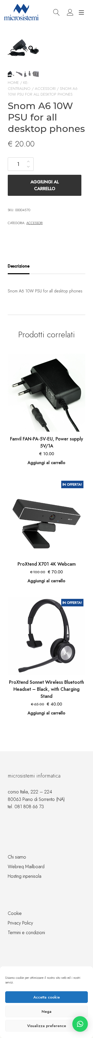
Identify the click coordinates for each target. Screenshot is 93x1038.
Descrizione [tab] (18, 266)
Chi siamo (17, 857)
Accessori (45, 88)
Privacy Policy (20, 923)
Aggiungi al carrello (44, 185)
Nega (46, 1011)
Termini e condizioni (26, 932)
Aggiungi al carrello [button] (46, 463)
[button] (80, 1024)
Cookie (15, 913)
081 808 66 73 (29, 806)
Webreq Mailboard (26, 866)
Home (13, 82)
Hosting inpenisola (24, 876)
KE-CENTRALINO (19, 85)
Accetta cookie (46, 997)
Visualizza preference (46, 1026)
